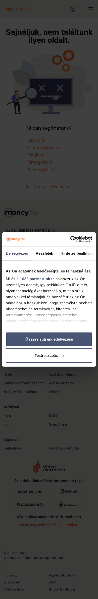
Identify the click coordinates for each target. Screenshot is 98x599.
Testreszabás (46, 355)
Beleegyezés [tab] (17, 253)
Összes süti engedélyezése (49, 339)
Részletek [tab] (44, 253)
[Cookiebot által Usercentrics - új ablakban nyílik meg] (70, 239)
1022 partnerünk (35, 279)
